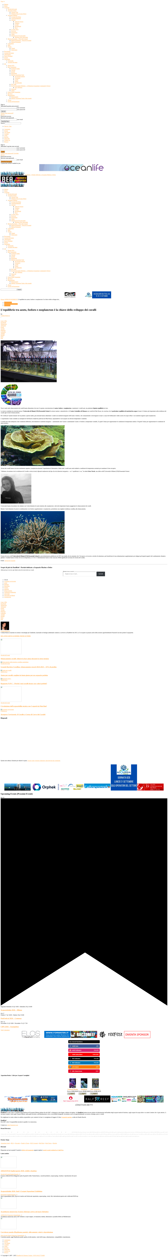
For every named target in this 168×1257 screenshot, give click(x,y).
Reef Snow (48, 1143)
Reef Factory (22, 1136)
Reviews (10, 93)
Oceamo (151, 1134)
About (9, 100)
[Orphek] (44, 790)
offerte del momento (28, 1150)
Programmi (14, 32)
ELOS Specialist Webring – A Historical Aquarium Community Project (30, 86)
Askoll (153, 1132)
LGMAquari (105, 1134)
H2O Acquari (34, 1143)
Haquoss (74, 1134)
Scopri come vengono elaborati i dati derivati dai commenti (44, 760)
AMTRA (104, 1132)
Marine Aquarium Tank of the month (21, 98)
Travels (13, 70)
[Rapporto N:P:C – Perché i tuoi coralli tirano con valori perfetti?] (6, 678)
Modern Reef (129, 1134)
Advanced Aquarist (10, 560)
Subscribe (7, 138)
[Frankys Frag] (150, 1102)
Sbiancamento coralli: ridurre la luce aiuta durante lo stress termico (25, 659)
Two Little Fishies (90, 1136)
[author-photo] (5, 629)
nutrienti (6, 589)
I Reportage (7, 54)
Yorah (128, 1136)
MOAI (123, 1134)
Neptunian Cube (137, 1134)
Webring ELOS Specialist (18, 35)
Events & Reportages (13, 101)
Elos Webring (18, 87)
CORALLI (7, 305)
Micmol (119, 1134)
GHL (70, 1134)
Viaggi (9, 46)
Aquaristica (122, 1132)
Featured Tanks (15, 68)
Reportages (4, 1194)
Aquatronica (148, 1132)
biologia (6, 584)
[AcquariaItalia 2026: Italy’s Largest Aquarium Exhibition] (8, 1188)
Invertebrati (18, 26)
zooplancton (7, 597)
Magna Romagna (16, 42)
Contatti (6, 134)
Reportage (14, 73)
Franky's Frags (25, 1143)
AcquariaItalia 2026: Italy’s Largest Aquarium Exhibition (21, 1191)
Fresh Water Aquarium (14, 92)
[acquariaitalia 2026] (124, 790)
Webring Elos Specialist (21, 37)
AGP (92, 1132)
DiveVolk (34, 1134)
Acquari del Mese (16, 17)
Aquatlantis (141, 1132)
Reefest (55, 1143)
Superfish (66, 1136)
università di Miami (9, 595)
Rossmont (37, 1136)
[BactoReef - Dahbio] (84, 1037)
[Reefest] (110, 1037)
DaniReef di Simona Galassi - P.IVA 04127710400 (30, 1255)
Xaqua (119, 1136)
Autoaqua (160, 1132)
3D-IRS (74, 1132)
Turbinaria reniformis (10, 592)
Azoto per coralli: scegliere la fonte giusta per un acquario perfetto (24, 675)
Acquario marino (66, 1117)
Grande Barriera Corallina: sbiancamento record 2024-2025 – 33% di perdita (29, 667)
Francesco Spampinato (14, 1215)
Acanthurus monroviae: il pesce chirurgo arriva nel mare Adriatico (25, 1212)
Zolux (137, 1136)
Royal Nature (52, 1136)
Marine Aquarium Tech (17, 75)
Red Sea (16, 1136)
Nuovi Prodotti (8, 56)
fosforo (6, 587)
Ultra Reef (97, 1136)
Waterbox (103, 1136)
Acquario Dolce (12, 10)
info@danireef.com (12, 1125)
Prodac (11, 1136)
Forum (6, 57)
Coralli (16, 25)
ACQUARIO (8, 302)
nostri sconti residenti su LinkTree (53, 1150)
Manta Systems (112, 1134)
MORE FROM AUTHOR (23, 636)
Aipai (95, 1132)
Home (2, 299)
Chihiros (3, 1134)
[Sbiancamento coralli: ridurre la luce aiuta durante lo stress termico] (11, 653)
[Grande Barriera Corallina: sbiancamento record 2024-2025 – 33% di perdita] (14, 662)
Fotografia (7, 59)
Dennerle (29, 1134)
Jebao (91, 1134)
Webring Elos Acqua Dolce (18, 14)
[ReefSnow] (17, 1102)
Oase (147, 1134)
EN (5, 64)
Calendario (11, 43)
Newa (143, 1134)
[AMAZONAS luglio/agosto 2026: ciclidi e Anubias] (8, 1167)
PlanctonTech (163, 1134)
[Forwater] (57, 1037)
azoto (5, 583)
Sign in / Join (7, 126)
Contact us (7, 140)
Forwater (17, 1143)
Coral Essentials (9, 1134)
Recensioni (7, 51)
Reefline (28, 1136)
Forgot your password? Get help (10, 153)
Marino (6, 4)
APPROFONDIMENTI (11, 299)
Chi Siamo (7, 132)
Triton (74, 1136)
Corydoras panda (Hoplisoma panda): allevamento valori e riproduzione (27, 1232)
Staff (9, 45)
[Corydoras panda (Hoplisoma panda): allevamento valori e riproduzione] (8, 1228)
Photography (11, 95)
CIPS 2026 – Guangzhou (10, 1027)
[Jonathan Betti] (84, 1107)
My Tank (13, 84)
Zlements (133, 1136)
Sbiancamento (8, 590)
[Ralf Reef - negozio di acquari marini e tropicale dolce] (97, 1102)
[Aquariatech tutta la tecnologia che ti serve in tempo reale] (12, 405)
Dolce (6, 6)
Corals (16, 79)
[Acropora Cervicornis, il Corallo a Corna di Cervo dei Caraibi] (7, 709)
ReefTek (32, 1136)
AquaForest (115, 1132)
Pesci (16, 28)
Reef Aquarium (12, 67)
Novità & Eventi (12, 9)
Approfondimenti (16, 18)
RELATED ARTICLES (8, 636)
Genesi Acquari (64, 1134)
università (7, 594)
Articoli (13, 20)
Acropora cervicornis (10, 581)
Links (5, 135)
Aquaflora (109, 1132)
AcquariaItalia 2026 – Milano (11, 1010)
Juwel (95, 1134)
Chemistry (17, 78)
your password (21, 109)
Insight (13, 72)
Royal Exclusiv (44, 1136)
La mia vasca (14, 29)
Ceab (165, 1132)
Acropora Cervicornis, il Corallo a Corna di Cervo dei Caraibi (23, 714)
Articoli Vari (14, 12)
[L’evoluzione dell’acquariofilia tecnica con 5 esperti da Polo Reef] (11, 701)
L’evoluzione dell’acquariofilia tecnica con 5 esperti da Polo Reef (24, 706)
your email (20, 119)
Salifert (58, 1136)
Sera (62, 1136)
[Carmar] (71, 790)
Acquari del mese (9, 53)
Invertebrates (18, 82)
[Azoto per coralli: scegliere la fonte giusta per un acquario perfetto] (6, 670)
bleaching (7, 586)
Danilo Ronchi (14, 1174)
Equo (45, 1134)
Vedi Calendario (5, 1030)
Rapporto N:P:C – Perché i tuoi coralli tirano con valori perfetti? (24, 683)
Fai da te (13, 31)
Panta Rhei (156, 1134)
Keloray (99, 1134)
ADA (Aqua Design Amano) (83, 1132)
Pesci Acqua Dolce (6, 1235)
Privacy (3, 114)
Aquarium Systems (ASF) (132, 1132)
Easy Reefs (40, 1134)
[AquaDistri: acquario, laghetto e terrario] (124, 1102)
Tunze (78, 1136)
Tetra (70, 1136)
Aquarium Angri (5, 1143)
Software (13, 89)
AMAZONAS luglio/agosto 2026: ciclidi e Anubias (19, 1171)
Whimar (108, 1136)
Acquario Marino (12, 15)
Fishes (16, 81)
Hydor (78, 1134)
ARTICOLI (4, 672)
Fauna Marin (51, 1134)
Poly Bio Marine (5, 1136)
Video (13, 34)
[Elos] (31, 1037)
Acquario (6, 7)
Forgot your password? (7, 113)
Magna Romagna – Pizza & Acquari (18, 39)
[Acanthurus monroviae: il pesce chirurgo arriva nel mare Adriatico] (8, 1208)
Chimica (17, 23)
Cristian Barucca (5, 315)
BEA (12, 1143)
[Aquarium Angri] (44, 1102)
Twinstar (83, 1136)
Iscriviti (6, 137)
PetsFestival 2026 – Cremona (11, 1018)
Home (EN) (11, 65)
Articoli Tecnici (19, 21)
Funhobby (57, 1134)
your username (21, 107)
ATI (157, 1132)
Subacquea (14, 50)
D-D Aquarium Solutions (20, 1134)
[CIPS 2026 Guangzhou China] (150, 790)
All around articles (20, 76)
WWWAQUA (114, 1136)
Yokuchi (124, 1136)
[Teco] (17, 790)
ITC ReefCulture (85, 1134)
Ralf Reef (41, 1143)
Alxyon (99, 1132)
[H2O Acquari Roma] (97, 790)
